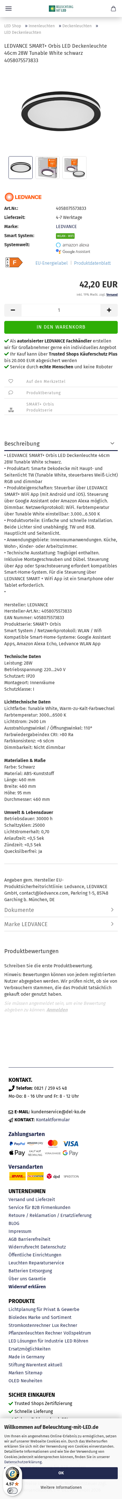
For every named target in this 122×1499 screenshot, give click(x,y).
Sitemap (34, 1372)
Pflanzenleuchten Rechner (35, 1333)
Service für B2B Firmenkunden (39, 1207)
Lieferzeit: (14, 217)
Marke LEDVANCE (26, 924)
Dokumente (19, 910)
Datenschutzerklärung (23, 1462)
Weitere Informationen (61, 1487)
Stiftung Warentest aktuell (35, 1365)
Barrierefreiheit (34, 1239)
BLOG (14, 1223)
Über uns (18, 1278)
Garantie (37, 1278)
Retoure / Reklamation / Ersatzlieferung (50, 1215)
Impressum (20, 1231)
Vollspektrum (77, 1333)
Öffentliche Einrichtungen (35, 1255)
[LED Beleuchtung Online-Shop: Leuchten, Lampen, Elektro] (61, 8)
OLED (14, 1380)
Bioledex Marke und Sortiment (40, 1317)
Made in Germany (27, 1357)
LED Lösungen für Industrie (36, 1341)
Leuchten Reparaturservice (36, 1263)
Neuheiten (31, 1380)
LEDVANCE (66, 226)
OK (61, 1473)
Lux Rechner (64, 1325)
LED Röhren (76, 1341)
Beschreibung (21, 443)
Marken (16, 1372)
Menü (8, 8)
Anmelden (57, 1009)
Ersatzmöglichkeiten (30, 1349)
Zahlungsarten (27, 1134)
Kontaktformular (53, 1119)
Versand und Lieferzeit (32, 1199)
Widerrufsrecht (24, 1247)
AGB (13, 1239)
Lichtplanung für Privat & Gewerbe (44, 1309)
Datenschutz (53, 1247)
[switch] (12, 1491)
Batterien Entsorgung (30, 1270)
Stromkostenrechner (30, 1325)
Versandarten (26, 1167)
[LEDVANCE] (23, 197)
